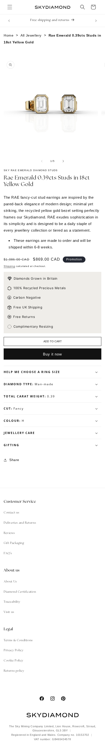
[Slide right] (63, 161)
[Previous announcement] (9, 20)
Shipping (9, 266)
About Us (10, 581)
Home (8, 35)
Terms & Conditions (18, 640)
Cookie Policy (13, 660)
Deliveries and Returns (20, 523)
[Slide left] (41, 161)
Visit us (9, 612)
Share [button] (14, 460)
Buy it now (52, 354)
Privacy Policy (13, 650)
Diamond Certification (20, 592)
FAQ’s (8, 553)
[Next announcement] (96, 20)
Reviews (9, 533)
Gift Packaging (14, 543)
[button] (9, 7)
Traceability (12, 601)
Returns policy (14, 670)
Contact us (11, 512)
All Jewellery (31, 35)
